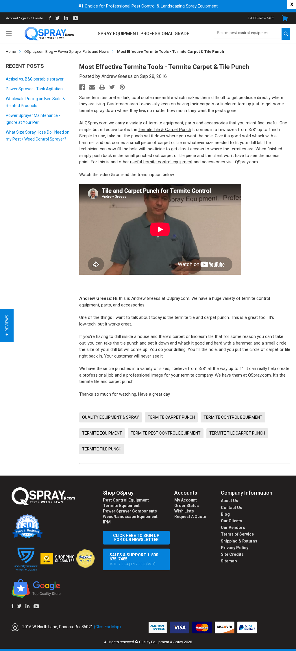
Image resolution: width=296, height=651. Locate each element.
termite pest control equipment (166, 433)
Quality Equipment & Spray (110, 417)
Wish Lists (184, 511)
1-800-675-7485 (261, 18)
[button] (7, 325)
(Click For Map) (107, 626)
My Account (185, 500)
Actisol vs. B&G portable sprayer (35, 79)
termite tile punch (101, 449)
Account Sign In (18, 18)
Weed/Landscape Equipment (130, 516)
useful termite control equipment (161, 161)
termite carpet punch (171, 417)
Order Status (186, 505)
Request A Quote (190, 516)
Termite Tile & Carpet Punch (164, 129)
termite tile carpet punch (237, 433)
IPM (107, 522)
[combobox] (248, 33)
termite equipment (102, 433)
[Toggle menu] (8, 34)
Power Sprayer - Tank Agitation (34, 89)
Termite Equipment (121, 505)
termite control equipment (233, 417)
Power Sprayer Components (130, 511)
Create (38, 18)
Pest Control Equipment (126, 500)
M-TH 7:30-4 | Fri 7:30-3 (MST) (135, 559)
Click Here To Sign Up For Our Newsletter (136, 537)
